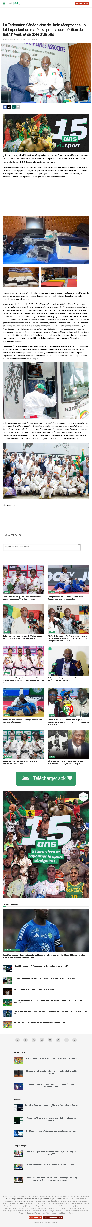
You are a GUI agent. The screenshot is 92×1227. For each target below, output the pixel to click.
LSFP (20, 1203)
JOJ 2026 (8, 757)
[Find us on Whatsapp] (17, 1040)
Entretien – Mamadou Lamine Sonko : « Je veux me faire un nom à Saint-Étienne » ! (45, 978)
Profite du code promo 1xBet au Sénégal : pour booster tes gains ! (51, 1131)
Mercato (27, 1199)
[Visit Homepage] (14, 3)
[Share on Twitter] (9, 107)
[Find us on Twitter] (34, 1040)
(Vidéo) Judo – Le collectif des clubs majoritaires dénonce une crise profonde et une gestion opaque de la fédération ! (68, 722)
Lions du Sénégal (36, 1199)
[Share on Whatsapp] (14, 107)
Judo (42, 39)
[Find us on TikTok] (58, 1040)
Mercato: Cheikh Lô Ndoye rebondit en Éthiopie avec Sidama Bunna (39, 1022)
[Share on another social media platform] (18, 107)
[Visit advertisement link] (46, 133)
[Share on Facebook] (5, 107)
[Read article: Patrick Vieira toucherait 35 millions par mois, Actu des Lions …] (18, 1167)
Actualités (21, 1201)
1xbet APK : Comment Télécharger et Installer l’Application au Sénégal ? (41, 966)
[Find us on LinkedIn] (66, 1040)
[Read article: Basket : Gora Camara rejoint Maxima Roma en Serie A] (7, 991)
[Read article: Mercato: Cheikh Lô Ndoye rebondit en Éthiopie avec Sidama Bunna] (7, 1024)
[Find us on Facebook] (25, 1040)
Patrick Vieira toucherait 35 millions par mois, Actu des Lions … (51, 1165)
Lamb (59, 1199)
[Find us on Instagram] (42, 1040)
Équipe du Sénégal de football (13, 1199)
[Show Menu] (4, 3)
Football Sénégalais (49, 1199)
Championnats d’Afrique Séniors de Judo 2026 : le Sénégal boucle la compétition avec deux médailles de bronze (23, 680)
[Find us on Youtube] (50, 1040)
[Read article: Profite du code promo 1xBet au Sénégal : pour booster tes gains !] (18, 1133)
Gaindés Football (12, 950)
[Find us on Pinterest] (74, 1040)
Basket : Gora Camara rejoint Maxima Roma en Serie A (34, 989)
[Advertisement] (46, 13)
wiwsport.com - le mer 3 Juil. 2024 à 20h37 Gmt (19, 39)
